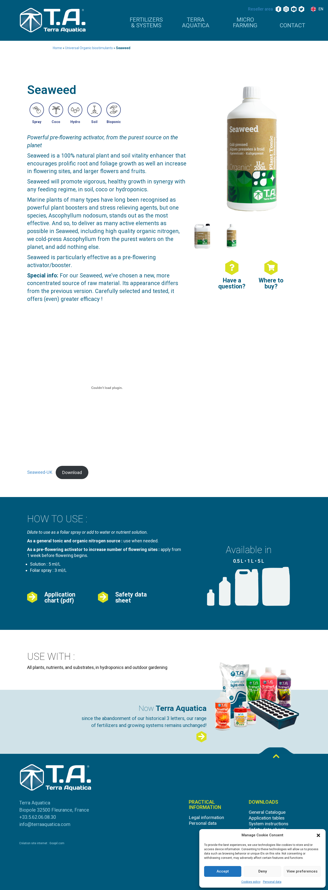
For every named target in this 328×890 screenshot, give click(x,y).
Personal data (272, 882)
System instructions (268, 823)
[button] (318, 835)
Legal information (206, 817)
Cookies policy (251, 882)
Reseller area (260, 9)
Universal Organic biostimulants (89, 48)
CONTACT (292, 26)
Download (72, 472)
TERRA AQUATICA (195, 23)
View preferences (302, 871)
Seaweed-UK (39, 472)
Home (57, 48)
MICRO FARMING (245, 23)
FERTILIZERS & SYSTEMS (146, 23)
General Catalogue (267, 812)
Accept (223, 871)
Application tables (267, 818)
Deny (262, 871)
